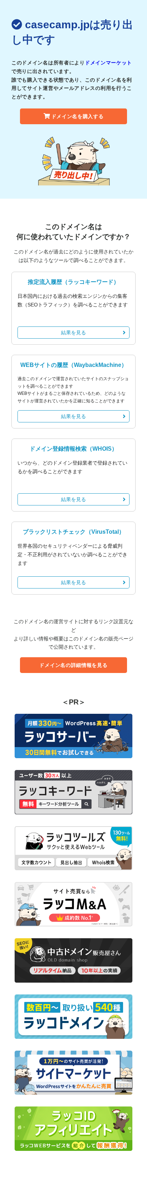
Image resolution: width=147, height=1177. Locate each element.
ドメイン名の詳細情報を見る (73, 665)
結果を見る (73, 332)
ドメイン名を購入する (77, 116)
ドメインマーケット (108, 63)
